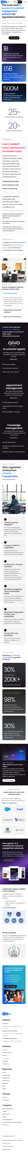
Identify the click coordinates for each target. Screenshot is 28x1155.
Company (7, 1105)
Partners (6, 1094)
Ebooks (4, 1072)
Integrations (5, 1064)
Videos (4, 1088)
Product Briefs (6, 1078)
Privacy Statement (8, 1146)
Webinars (5, 1083)
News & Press (6, 1114)
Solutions (4, 1097)
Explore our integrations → (10, 803)
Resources (7, 1069)
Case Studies (6, 1075)
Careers (4, 1111)
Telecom (4, 1055)
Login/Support (6, 1149)
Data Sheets (5, 1080)
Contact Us (5, 1125)
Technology (5, 1100)
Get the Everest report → (10, 908)
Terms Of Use (6, 1143)
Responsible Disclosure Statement (12, 1140)
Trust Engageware (7, 1119)
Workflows (5, 1061)
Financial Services (7, 1052)
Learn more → (14, 359)
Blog (3, 1086)
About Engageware (7, 1108)
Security (4, 1117)
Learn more (13, 38)
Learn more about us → (9, 479)
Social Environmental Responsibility (12, 1122)
